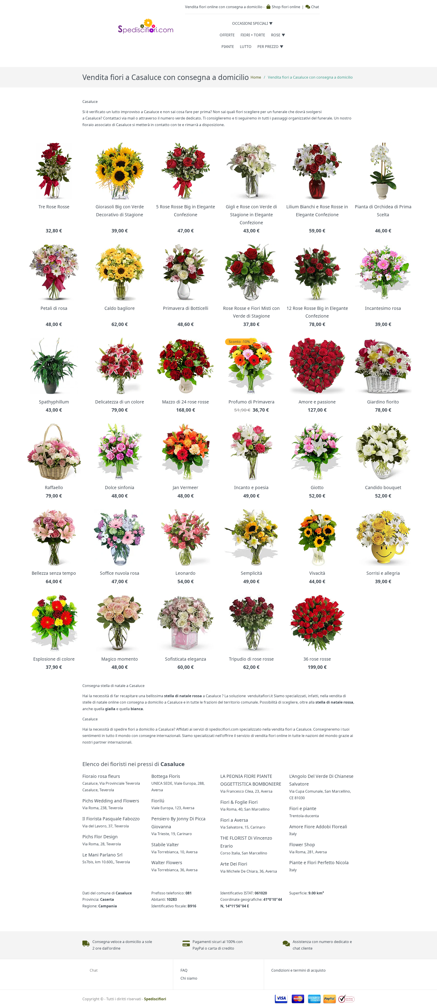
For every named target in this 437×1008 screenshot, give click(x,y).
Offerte (227, 34)
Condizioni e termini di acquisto (298, 970)
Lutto (246, 46)
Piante (227, 46)
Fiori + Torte (253, 34)
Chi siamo (188, 978)
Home (256, 77)
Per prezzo (268, 46)
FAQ (184, 970)
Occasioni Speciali (250, 23)
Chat (314, 6)
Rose (275, 34)
